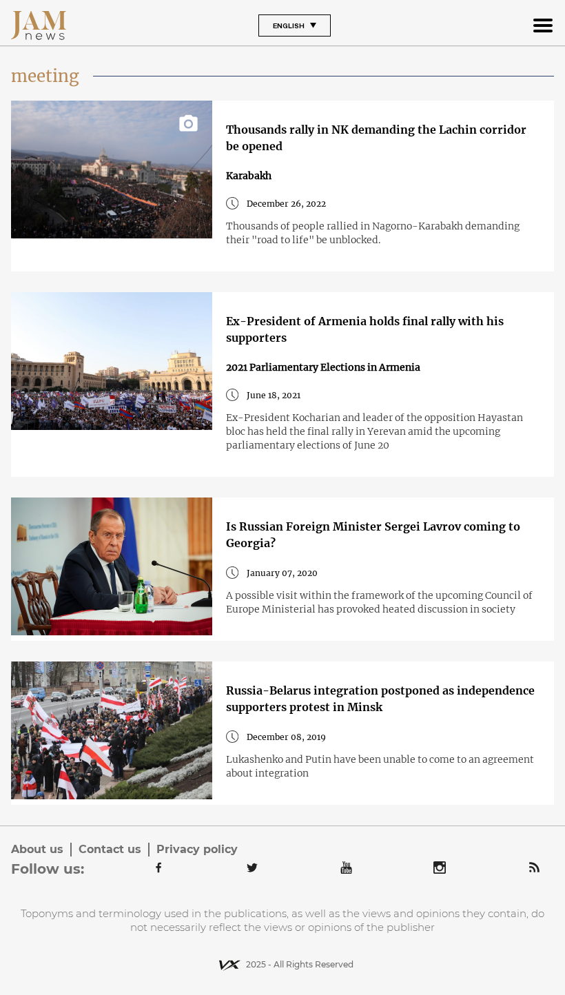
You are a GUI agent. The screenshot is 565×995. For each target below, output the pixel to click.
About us (37, 849)
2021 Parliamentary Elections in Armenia (323, 367)
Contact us (110, 849)
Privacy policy (197, 849)
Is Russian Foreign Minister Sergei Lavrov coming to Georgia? (373, 535)
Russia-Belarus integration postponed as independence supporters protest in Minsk (380, 699)
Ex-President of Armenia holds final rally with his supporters (365, 329)
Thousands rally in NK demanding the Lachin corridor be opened (376, 138)
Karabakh (248, 176)
